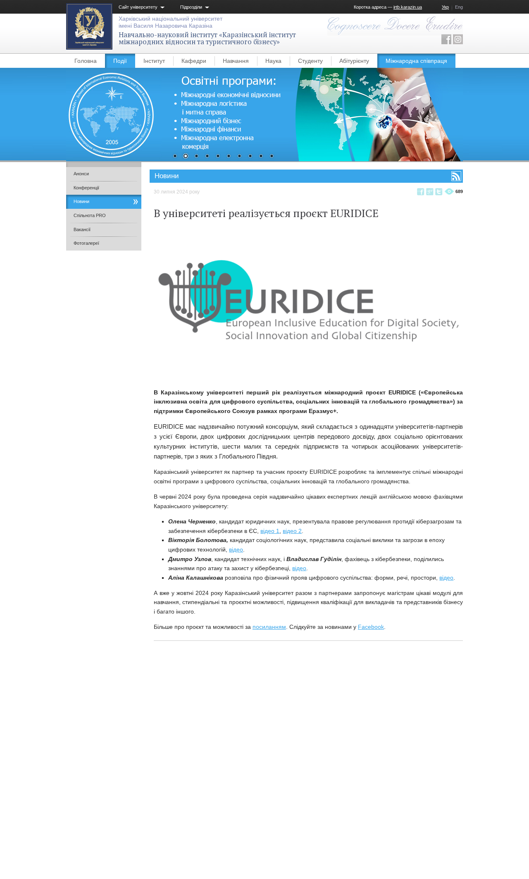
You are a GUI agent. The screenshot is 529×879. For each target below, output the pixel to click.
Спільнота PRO (90, 215)
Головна (85, 60)
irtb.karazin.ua (407, 7)
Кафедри (193, 60)
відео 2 (292, 531)
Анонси (81, 173)
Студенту (310, 60)
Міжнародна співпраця (416, 60)
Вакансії (82, 229)
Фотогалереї (86, 243)
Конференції (86, 187)
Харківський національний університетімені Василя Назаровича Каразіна (170, 22)
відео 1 (269, 531)
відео (236, 549)
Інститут (154, 60)
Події (120, 60)
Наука (273, 60)
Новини (81, 201)
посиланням (269, 626)
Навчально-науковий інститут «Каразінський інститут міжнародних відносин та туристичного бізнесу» (207, 38)
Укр (445, 7)
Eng (459, 7)
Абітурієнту (354, 60)
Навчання (236, 60)
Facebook (371, 626)
